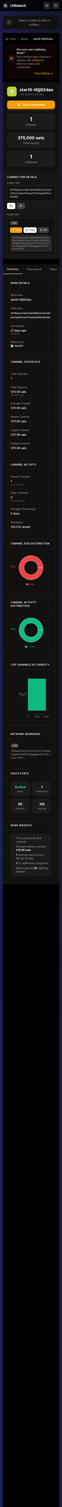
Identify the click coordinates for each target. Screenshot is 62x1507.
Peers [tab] (53, 269)
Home (12, 38)
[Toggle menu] (55, 5)
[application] (31, 571)
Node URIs (13, 214)
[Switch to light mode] (46, 5)
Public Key (13, 183)
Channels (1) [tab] (34, 269)
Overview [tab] (12, 269)
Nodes (24, 38)
